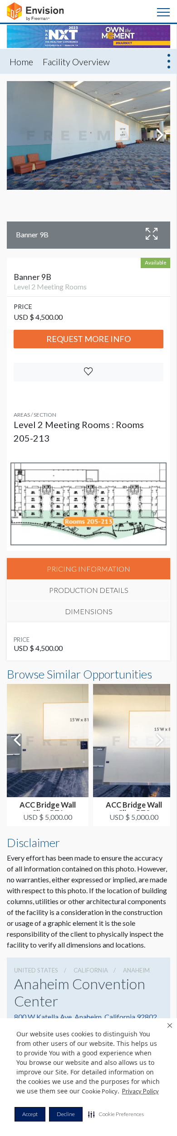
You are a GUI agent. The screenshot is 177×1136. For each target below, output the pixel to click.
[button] (116, 1114)
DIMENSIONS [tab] (89, 611)
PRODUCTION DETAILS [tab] (88, 590)
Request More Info (88, 339)
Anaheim (136, 970)
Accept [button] (30, 1114)
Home (21, 61)
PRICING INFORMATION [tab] (88, 568)
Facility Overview (76, 61)
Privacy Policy (140, 1091)
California (91, 970)
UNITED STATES (36, 970)
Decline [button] (66, 1114)
